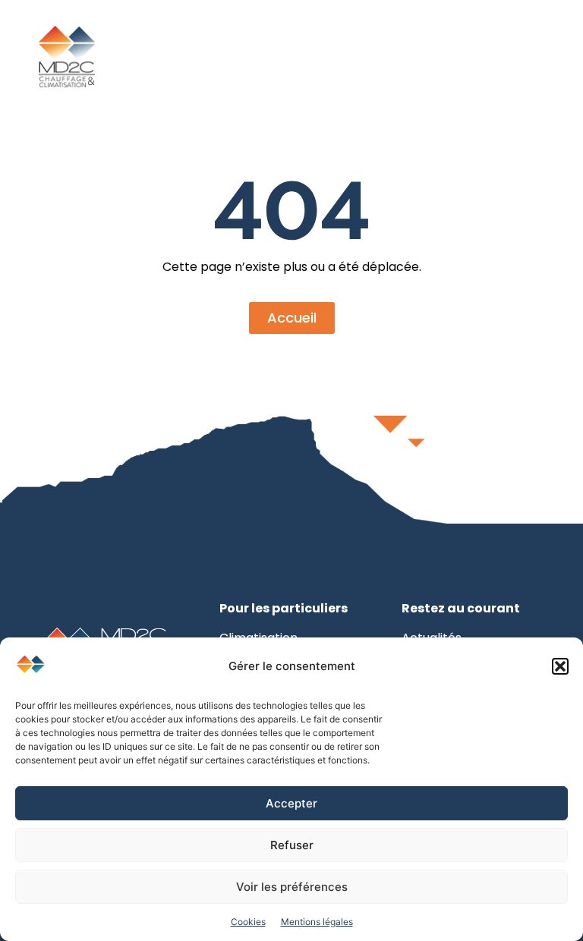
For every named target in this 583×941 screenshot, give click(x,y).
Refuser (292, 845)
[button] (560, 666)
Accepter (291, 803)
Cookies (248, 921)
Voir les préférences (292, 887)
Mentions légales (317, 921)
